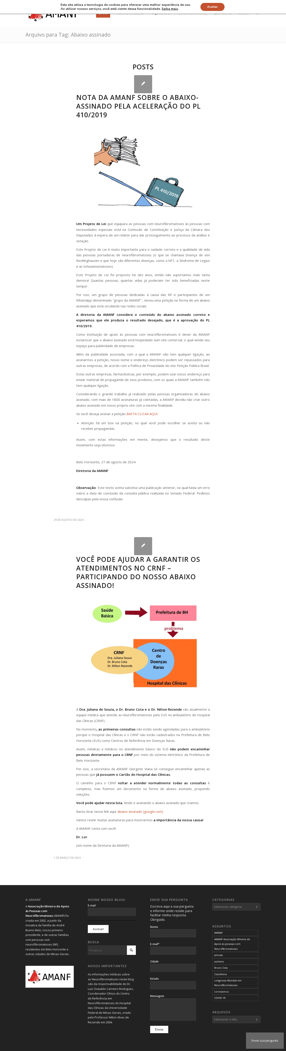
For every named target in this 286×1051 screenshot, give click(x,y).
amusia (218, 955)
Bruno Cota (221, 967)
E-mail (93, 905)
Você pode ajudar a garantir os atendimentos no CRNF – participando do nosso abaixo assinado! (138, 572)
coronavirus (221, 991)
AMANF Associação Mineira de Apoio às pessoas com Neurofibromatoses (232, 943)
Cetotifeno (220, 974)
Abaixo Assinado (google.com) (140, 811)
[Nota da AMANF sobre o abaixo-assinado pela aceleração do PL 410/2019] (143, 84)
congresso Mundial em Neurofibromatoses (228, 983)
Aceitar (212, 7)
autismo (219, 961)
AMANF (218, 932)
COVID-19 (219, 997)
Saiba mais (170, 9)
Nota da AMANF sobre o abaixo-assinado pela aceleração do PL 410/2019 (138, 106)
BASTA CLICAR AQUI (142, 414)
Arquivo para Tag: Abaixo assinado (68, 34)
